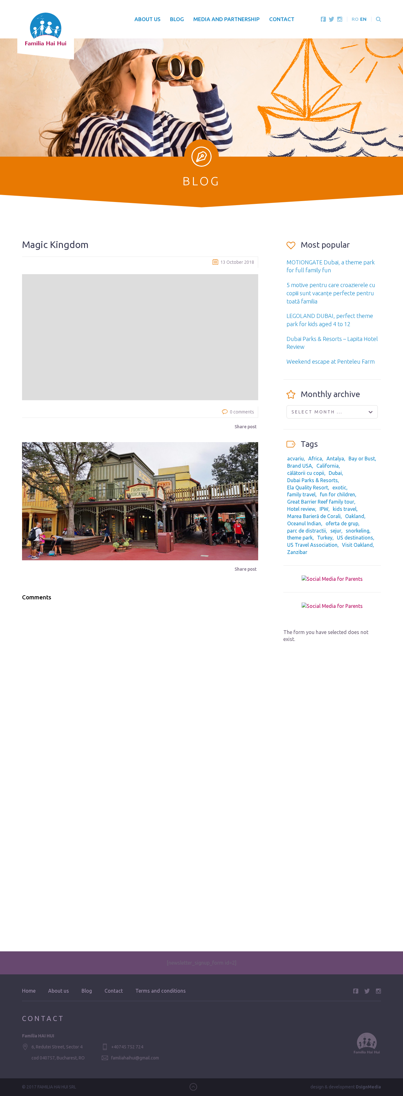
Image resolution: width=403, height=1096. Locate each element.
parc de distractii (306, 531)
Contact (281, 19)
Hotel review (301, 509)
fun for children (337, 494)
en (363, 19)
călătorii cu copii (305, 473)
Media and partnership (226, 19)
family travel (301, 494)
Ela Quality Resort (307, 487)
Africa (315, 458)
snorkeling (357, 531)
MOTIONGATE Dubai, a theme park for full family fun (331, 266)
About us (147, 19)
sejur (335, 531)
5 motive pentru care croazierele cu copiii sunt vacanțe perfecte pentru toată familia (331, 293)
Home (29, 991)
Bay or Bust (362, 458)
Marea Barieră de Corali (314, 516)
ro (355, 19)
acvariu (295, 458)
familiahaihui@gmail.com (135, 1057)
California (327, 466)
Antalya (335, 458)
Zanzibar (297, 552)
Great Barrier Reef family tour (320, 502)
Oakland (354, 516)
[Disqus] (140, 686)
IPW (324, 509)
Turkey (324, 537)
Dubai (335, 473)
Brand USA (299, 466)
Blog (177, 19)
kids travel (344, 509)
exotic (339, 487)
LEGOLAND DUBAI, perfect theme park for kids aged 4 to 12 (330, 320)
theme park (300, 537)
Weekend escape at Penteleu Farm (331, 361)
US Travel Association (312, 545)
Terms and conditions (160, 991)
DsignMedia (368, 1086)
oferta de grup (342, 523)
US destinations (355, 537)
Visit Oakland (357, 545)
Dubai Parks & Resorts (312, 480)
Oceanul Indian (304, 523)
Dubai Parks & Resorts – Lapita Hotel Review (332, 343)
